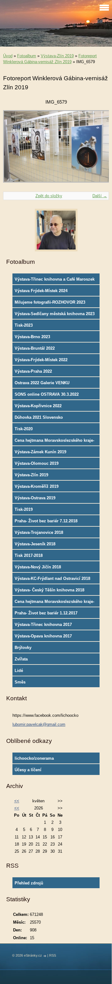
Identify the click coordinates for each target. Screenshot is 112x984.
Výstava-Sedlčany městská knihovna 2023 (55, 313)
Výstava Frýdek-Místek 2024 (41, 290)
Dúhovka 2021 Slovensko (39, 417)
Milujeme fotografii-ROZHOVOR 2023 (50, 302)
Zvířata (21, 659)
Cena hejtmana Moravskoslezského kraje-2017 (54, 603)
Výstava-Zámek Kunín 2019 (40, 452)
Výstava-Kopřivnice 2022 (38, 405)
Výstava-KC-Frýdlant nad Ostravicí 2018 (52, 578)
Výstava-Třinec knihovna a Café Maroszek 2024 (55, 280)
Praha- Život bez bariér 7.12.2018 (46, 521)
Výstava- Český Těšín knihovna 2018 (49, 590)
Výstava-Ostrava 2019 (35, 498)
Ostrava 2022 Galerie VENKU (42, 382)
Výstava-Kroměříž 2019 (36, 486)
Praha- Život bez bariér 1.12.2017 (46, 613)
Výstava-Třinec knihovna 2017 (43, 624)
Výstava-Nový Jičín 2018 (38, 567)
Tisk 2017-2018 (29, 555)
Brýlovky (23, 647)
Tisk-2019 (24, 509)
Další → (99, 196)
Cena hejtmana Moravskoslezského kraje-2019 (54, 441)
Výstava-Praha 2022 (33, 371)
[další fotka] (99, 149)
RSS (52, 955)
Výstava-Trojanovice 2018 (39, 532)
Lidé (19, 670)
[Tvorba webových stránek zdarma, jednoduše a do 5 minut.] (45, 955)
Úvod (7, 56)
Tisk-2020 (24, 429)
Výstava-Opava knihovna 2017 (43, 636)
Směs (20, 682)
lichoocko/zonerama (34, 758)
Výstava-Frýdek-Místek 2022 (41, 359)
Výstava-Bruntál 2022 (35, 348)
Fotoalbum (26, 56)
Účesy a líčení (28, 769)
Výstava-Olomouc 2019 (36, 463)
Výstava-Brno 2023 (32, 336)
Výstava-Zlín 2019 (57, 56)
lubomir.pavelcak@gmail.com (38, 724)
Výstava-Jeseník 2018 (35, 544)
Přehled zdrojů (29, 883)
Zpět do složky (48, 196)
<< (16, 801)
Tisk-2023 (24, 325)
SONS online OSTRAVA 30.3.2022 (47, 394)
